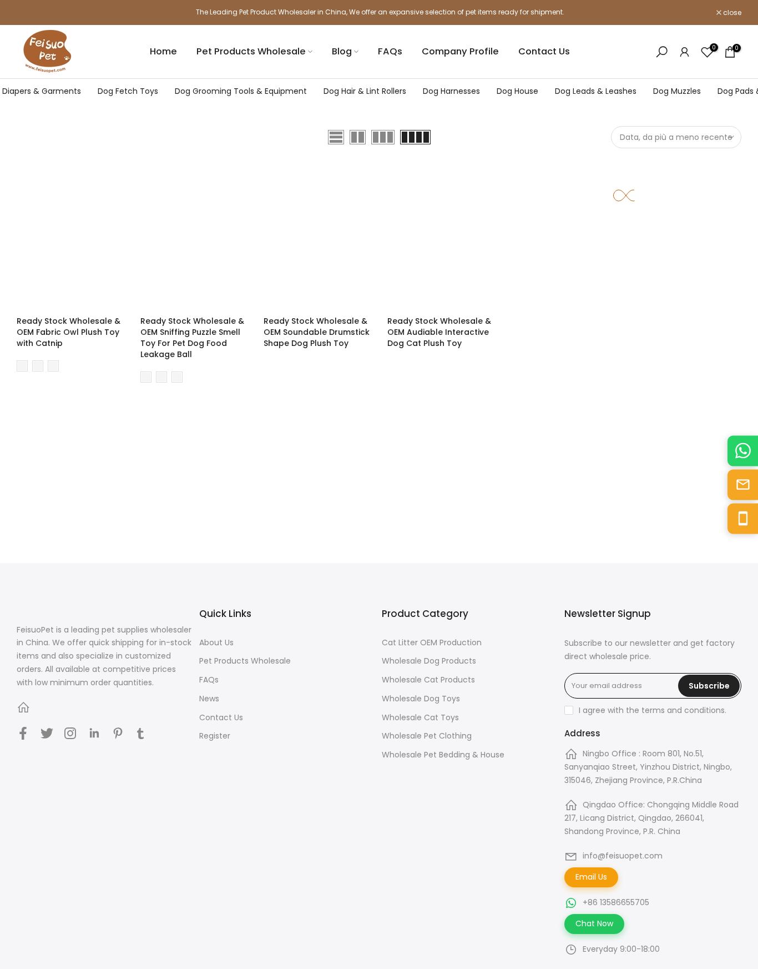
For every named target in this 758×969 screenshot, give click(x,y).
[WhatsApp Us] (742, 450)
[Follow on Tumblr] (140, 733)
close (32, 12)
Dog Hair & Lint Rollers (365, 91)
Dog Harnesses (451, 91)
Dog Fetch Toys (128, 91)
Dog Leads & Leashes (595, 91)
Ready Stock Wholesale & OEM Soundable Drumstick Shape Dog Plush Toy (317, 332)
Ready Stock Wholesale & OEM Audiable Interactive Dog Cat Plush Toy (439, 332)
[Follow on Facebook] (23, 733)
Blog (342, 51)
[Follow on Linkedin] (94, 733)
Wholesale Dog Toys (421, 698)
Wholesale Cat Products (428, 679)
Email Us (591, 876)
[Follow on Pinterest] (118, 733)
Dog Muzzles (677, 91)
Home (163, 51)
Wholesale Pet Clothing (427, 735)
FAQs (390, 51)
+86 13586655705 (616, 902)
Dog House (517, 91)
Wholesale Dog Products (429, 660)
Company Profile (460, 51)
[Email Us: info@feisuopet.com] (742, 484)
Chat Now (594, 923)
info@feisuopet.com (623, 855)
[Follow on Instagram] (70, 733)
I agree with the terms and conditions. (652, 710)
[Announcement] (379, 12)
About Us (216, 642)
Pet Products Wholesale (251, 51)
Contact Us (544, 51)
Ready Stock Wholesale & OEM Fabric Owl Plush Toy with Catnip (68, 332)
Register (214, 735)
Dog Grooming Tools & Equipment (241, 91)
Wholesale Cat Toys (420, 717)
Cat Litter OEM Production (432, 642)
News (209, 698)
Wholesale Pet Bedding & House (443, 754)
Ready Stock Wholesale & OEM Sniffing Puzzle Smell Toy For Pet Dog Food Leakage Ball (192, 337)
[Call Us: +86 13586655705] (742, 518)
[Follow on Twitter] (47, 733)
